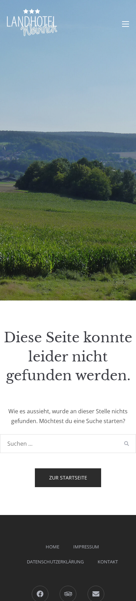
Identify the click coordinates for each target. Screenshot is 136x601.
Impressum (86, 547)
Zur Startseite (68, 477)
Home (52, 547)
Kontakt (108, 562)
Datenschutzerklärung (55, 562)
